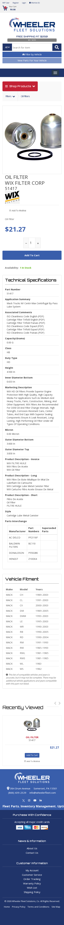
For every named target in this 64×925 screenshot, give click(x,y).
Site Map (56, 906)
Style (8, 511)
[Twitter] (23, 800)
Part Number (12, 289)
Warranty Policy (32, 883)
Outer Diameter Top (17, 449)
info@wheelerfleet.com (43, 792)
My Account (32, 870)
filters (8, 96)
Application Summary (17, 299)
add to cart (32, 255)
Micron (9, 429)
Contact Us (32, 852)
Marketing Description (18, 387)
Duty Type (11, 358)
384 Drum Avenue (19, 788)
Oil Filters (25, 96)
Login (24, 3)
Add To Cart (32, 755)
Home (7, 906)
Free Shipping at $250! (32, 36)
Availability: (12, 267)
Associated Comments (18, 312)
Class (8, 348)
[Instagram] (29, 800)
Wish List (32, 887)
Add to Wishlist (33, 761)
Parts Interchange (16, 521)
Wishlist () (35, 3)
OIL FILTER (16, 177)
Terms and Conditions (38, 906)
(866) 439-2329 (17, 792)
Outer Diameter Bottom (19, 439)
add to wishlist (19, 210)
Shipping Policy (32, 892)
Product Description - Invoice (22, 459)
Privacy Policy (18, 906)
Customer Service (32, 874)
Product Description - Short (21, 495)
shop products (20, 86)
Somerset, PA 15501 (45, 788)
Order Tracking (32, 879)
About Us (32, 848)
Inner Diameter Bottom (19, 377)
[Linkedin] (41, 800)
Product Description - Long (21, 475)
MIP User (5, 3)
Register (16, 3)
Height (9, 367)
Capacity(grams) (15, 338)
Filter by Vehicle (33, 54)
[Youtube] (34, 800)
